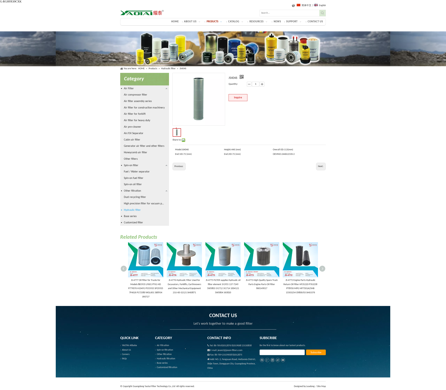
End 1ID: (179, 154)
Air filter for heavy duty (137, 120)
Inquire (238, 97)
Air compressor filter (135, 94)
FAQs (124, 358)
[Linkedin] (272, 360)
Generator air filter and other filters (144, 146)
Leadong (310, 386)
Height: (227, 149)
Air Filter (129, 88)
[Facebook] (262, 360)
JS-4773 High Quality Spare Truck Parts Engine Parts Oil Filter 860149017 (262, 284)
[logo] (142, 13)
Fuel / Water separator (137, 171)
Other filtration (132, 191)
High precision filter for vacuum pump (145, 203)
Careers (125, 354)
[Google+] (267, 360)
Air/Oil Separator (133, 133)
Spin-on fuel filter (133, 178)
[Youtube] (283, 360)
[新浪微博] (277, 360)
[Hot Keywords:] (322, 13)
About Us (126, 350)
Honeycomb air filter (135, 152)
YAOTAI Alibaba (129, 345)
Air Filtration (163, 345)
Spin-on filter (131, 165)
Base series (130, 216)
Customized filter (133, 222)
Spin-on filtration (165, 350)
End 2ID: (228, 154)
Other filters (131, 159)
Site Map (321, 386)
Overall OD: (278, 149)
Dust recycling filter (135, 197)
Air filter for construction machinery (144, 107)
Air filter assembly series (138, 101)
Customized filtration (167, 367)
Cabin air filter (132, 139)
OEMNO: (277, 154)
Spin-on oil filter (133, 184)
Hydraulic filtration (166, 358)
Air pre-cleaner (132, 127)
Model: (178, 149)
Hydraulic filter (132, 210)
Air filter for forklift (135, 114)
